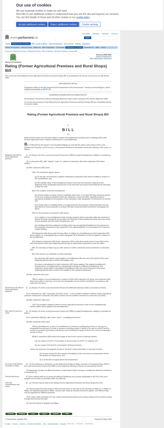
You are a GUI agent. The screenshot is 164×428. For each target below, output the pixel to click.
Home (8, 44)
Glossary (15, 424)
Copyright (63, 424)
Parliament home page (19, 51)
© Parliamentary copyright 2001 (16, 419)
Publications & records (74, 47)
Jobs (44, 424)
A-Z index (7, 424)
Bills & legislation (48, 47)
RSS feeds (105, 34)
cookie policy (83, 17)
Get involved (68, 44)
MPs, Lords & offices (39, 44)
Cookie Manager (89, 423)
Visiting (78, 44)
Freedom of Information (34, 424)
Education (86, 44)
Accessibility (86, 34)
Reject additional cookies (63, 24)
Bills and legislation (48, 51)
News (97, 47)
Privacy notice (71, 423)
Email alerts (96, 34)
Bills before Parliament (61, 51)
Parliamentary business (21, 44)
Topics (103, 47)
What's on (37, 47)
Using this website (53, 424)
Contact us (114, 34)
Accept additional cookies (31, 24)
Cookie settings (90, 24)
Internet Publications (104, 57)
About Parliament (55, 44)
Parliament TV (89, 47)
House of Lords (26, 47)
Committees (60, 47)
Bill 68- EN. (47, 89)
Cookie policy (79, 423)
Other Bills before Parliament (101, 59)
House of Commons (12, 47)
